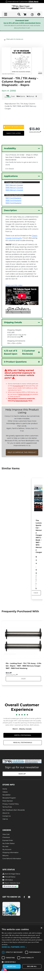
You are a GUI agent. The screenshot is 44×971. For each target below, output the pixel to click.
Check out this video (14, 285)
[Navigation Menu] (5, 14)
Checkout (6, 837)
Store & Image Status (12, 874)
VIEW (35, 593)
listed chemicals (24, 394)
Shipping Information (10, 852)
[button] (22, 947)
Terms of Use (7, 807)
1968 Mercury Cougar (14, 187)
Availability (10, 148)
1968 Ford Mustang (13, 200)
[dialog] (22, 948)
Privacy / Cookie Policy (10, 804)
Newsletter (6, 795)
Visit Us (5, 819)
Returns (5, 855)
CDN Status (8, 880)
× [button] (41, 928)
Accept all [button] (11, 966)
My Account (6, 849)
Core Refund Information (11, 858)
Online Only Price (34, 131)
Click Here (33, 1)
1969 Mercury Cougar (14, 190)
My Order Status (8, 843)
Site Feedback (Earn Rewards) (13, 810)
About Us (5, 813)
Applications (11, 176)
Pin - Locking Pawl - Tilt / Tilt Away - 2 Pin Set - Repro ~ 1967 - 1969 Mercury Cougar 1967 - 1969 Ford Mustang (23, 665)
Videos (5, 792)
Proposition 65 (18, 386)
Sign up (22, 774)
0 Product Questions (15, 362)
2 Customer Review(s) (19, 352)
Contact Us (6, 816)
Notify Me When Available (14, 127)
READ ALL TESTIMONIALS (22, 742)
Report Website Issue (12, 883)
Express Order (7, 840)
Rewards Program (9, 798)
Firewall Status (9, 877)
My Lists (5, 846)
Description (10, 210)
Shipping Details (13, 322)
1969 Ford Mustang (13, 203)
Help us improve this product (22, 452)
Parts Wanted (7, 801)
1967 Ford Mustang (13, 198)
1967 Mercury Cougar (14, 185)
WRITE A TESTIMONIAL (22, 735)
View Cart (6, 834)
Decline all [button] (32, 966)
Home (4, 789)
